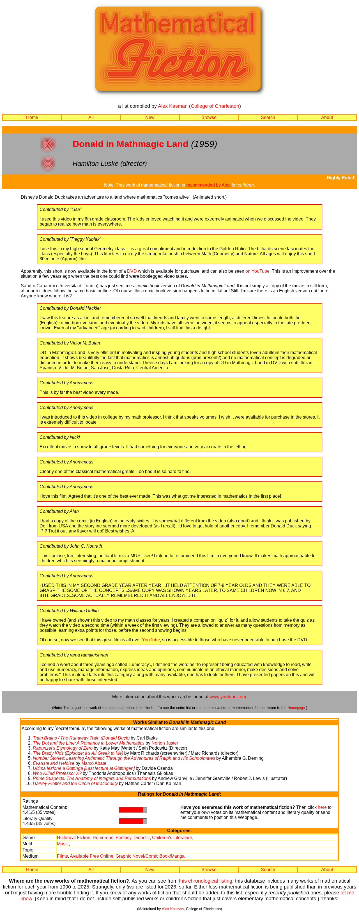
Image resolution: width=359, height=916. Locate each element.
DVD (132, 271)
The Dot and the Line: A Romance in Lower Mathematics (88, 743)
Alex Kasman (173, 106)
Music (63, 843)
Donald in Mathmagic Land (130, 144)
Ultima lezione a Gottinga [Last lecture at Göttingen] (84, 768)
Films (62, 856)
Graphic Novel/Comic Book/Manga (150, 856)
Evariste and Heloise (53, 763)
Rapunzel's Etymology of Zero (63, 748)
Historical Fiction (73, 837)
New (150, 117)
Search (268, 117)
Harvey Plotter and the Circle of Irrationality (75, 783)
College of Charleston (215, 106)
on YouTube (257, 271)
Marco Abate (93, 763)
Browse (209, 117)
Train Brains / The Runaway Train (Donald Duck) (81, 738)
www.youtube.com (228, 696)
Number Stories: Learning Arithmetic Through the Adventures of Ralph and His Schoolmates (124, 758)
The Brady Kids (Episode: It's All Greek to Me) (78, 753)
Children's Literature (172, 837)
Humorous (103, 837)
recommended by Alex (208, 185)
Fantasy (123, 837)
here (322, 807)
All (91, 117)
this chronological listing (205, 881)
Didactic (142, 837)
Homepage (296, 708)
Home (32, 117)
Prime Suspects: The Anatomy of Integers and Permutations (92, 778)
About (327, 117)
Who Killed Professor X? (57, 773)
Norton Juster (164, 743)
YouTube (151, 639)
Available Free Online (91, 856)
